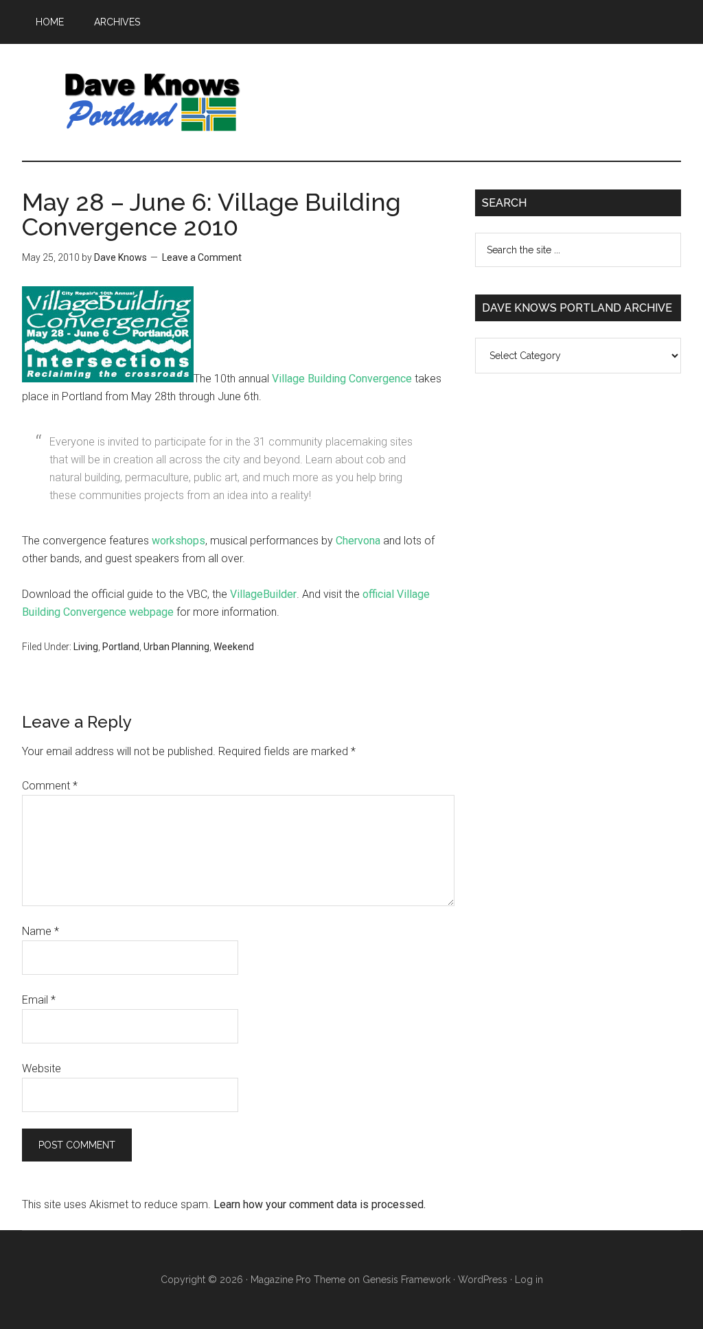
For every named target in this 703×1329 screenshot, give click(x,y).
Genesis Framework (406, 1279)
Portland (120, 646)
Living (85, 646)
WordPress (482, 1279)
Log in (529, 1279)
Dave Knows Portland (152, 102)
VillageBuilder (263, 594)
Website (41, 1068)
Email (39, 999)
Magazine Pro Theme (298, 1279)
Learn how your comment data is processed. (320, 1204)
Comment (50, 785)
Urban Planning (176, 646)
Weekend (234, 646)
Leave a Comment (202, 257)
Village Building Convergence (342, 378)
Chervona (358, 540)
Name (40, 931)
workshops (178, 540)
